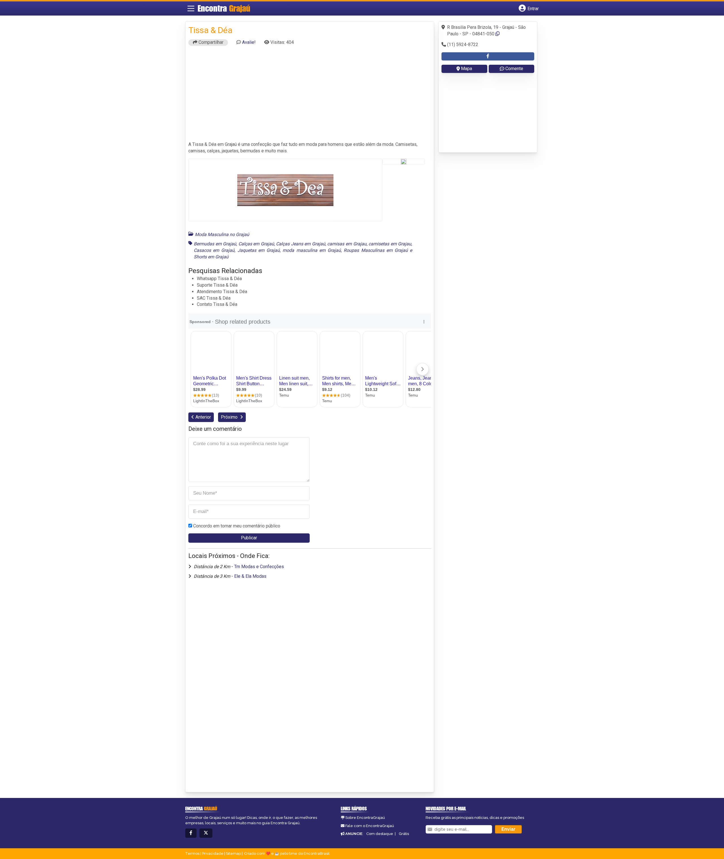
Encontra (224, 8)
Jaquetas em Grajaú (259, 250)
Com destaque (379, 834)
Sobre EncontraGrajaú (365, 817)
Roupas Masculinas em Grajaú (376, 250)
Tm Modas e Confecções (259, 566)
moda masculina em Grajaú (312, 250)
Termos (192, 853)
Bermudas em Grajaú (215, 243)
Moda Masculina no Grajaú (222, 234)
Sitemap (233, 853)
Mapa (466, 68)
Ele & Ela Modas (250, 576)
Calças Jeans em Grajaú (300, 243)
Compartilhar (210, 42)
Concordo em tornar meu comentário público (236, 526)
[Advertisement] (309, 96)
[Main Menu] (191, 8)
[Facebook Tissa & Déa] (487, 56)
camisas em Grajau (346, 243)
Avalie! (249, 42)
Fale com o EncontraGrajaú (369, 826)
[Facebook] (191, 833)
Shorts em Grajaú (211, 256)
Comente (514, 68)
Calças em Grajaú (256, 243)
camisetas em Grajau (390, 243)
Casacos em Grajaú (214, 250)
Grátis (404, 834)
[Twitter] (205, 833)
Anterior (203, 417)
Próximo (230, 417)
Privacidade (212, 853)
